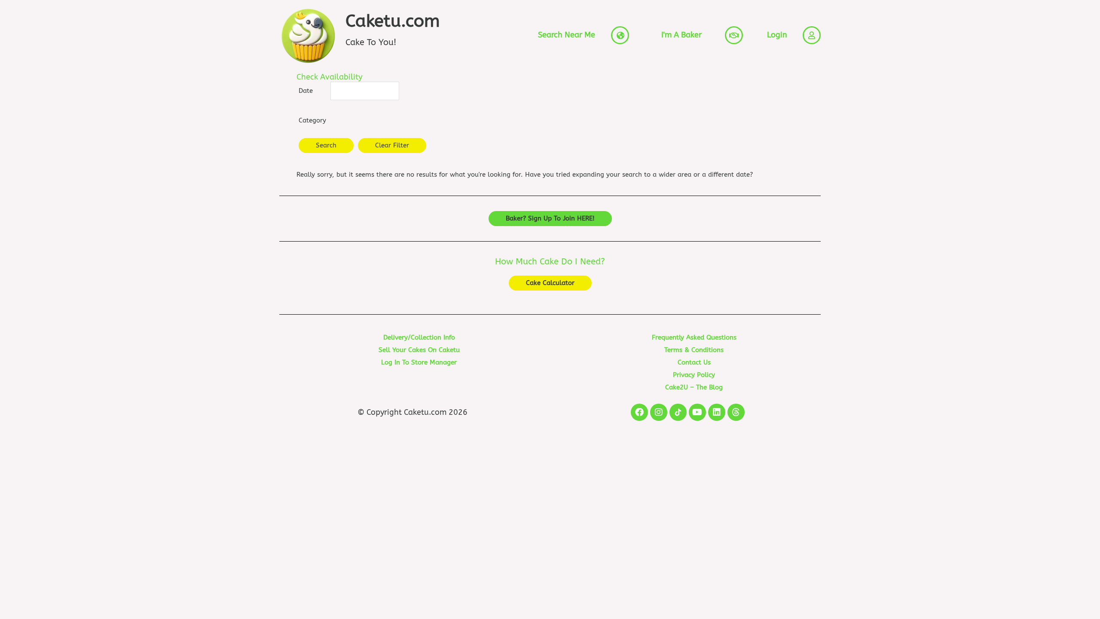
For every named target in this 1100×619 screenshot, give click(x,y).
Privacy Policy (694, 375)
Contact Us (694, 362)
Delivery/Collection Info (419, 337)
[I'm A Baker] (734, 35)
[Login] (812, 35)
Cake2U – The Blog (694, 387)
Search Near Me (566, 35)
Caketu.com (392, 21)
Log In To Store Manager (419, 362)
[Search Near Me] (620, 35)
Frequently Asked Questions (694, 337)
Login (777, 35)
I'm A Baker (681, 35)
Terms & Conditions (694, 350)
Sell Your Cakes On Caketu (419, 350)
